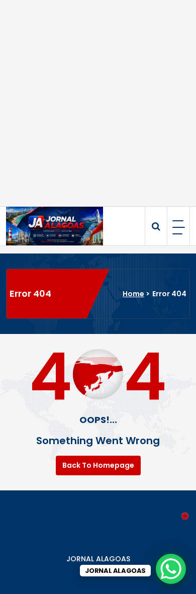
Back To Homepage (98, 465)
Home (133, 294)
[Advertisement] (98, 103)
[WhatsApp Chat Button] (171, 569)
